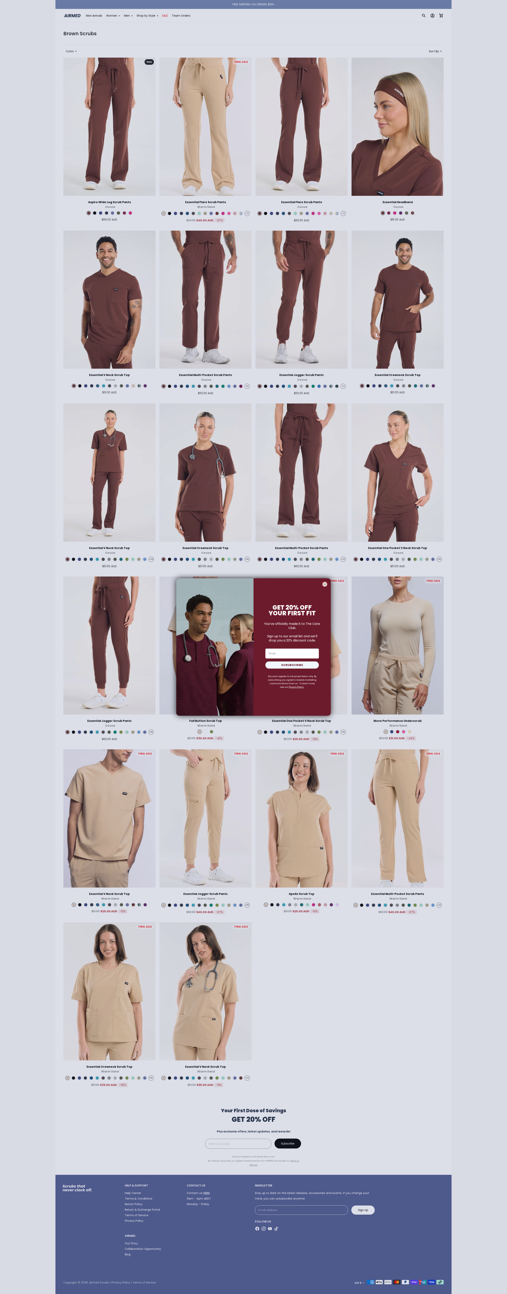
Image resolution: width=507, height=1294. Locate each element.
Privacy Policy (296, 687)
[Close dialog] (325, 584)
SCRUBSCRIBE (292, 665)
